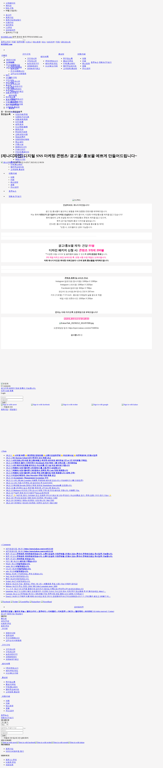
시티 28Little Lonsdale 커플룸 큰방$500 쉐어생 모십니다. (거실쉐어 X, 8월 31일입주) (44, 480)
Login (4, 402)
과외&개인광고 (17, 91)
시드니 (29, 42)
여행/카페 (81, 54)
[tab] (81, 628)
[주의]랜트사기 (17, 99)
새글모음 (9, 765)
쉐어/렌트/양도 (51, 63)
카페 (14, 42)
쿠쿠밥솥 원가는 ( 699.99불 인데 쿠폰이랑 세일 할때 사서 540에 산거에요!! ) (45, 594)
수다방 (4, 55)
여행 (84, 58)
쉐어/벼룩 (13, 95)
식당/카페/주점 (21, 114)
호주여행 (21, 42)
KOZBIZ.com (6, 37)
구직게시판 (15, 84)
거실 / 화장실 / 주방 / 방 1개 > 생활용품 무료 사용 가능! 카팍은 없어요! (42, 584)
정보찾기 (19, 614)
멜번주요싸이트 (69, 66)
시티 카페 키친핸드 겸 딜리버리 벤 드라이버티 (29, 483)
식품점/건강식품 (22, 117)
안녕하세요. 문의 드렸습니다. (24, 574)
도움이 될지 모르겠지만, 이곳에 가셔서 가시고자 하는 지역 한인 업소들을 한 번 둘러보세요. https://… (56, 591)
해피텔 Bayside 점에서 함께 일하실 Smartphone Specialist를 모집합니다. (39, 485)
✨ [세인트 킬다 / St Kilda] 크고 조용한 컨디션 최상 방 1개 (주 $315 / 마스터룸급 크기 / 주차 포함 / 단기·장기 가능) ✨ (58, 495)
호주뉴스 (94, 62)
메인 (8, 75)
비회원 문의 (11, 762)
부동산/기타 (20, 159)
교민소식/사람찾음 (18, 74)
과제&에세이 (16, 89)
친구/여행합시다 (17, 71)
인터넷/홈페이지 (22, 152)
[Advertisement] (76, 134)
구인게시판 (15, 81)
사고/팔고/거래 (51, 66)
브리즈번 (51, 42)
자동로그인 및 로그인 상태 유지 (15, 738)
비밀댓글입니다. (17, 576)
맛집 (58, 42)
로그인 (4, 614)
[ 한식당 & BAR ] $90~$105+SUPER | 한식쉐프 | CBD (31, 498)
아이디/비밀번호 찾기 (15, 751)
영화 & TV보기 (105, 62)
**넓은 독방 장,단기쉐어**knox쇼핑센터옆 (27, 493)
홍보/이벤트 (68, 61)
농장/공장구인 (16, 86)
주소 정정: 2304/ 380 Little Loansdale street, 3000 (31, 586)
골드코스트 (66, 42)
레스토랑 (37, 42)
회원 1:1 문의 (11, 760)
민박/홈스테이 (69, 63)
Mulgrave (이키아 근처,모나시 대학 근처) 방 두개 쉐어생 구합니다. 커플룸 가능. (43, 490)
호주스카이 (6, 42)
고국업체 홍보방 (70, 68)
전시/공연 (86, 68)
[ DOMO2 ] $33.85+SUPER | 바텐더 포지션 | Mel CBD (31, 503)
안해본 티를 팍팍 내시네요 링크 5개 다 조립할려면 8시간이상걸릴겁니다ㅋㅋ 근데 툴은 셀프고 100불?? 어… (58, 596)
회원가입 (11, 614)
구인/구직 (13, 78)
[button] (3, 391)
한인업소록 (68, 58)
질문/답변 (15, 69)
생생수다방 (11, 60)
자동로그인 (8, 407)
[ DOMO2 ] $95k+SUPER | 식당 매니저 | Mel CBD (30, 500)
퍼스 (44, 42)
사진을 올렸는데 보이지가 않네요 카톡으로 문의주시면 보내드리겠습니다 (45, 589)
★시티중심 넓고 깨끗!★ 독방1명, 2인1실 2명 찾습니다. (33, 488)
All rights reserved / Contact (57, 611)
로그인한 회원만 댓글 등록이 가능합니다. (18, 388)
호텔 (84, 66)
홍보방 (61, 54)
